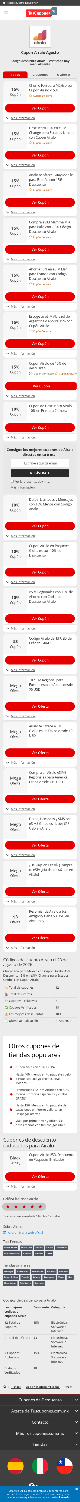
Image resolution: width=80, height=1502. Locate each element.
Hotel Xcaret (10, 1283)
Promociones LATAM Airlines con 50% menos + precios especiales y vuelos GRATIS (42, 1094)
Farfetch (27, 1253)
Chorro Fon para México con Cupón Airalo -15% (37, 971)
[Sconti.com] (40, 1466)
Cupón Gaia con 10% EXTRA (35, 1067)
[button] (76, 1489)
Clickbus (51, 1271)
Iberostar (63, 1271)
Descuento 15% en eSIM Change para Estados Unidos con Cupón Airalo (36, 977)
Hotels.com (26, 1247)
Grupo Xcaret (10, 1247)
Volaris (49, 1247)
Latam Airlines (11, 1277)
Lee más (64, 1497)
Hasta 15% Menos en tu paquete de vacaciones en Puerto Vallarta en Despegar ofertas (41, 1109)
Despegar (8, 1271)
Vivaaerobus (22, 1271)
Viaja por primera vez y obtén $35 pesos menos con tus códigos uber (40, 1123)
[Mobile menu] (6, 12)
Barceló (39, 1247)
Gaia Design (25, 1283)
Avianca (36, 1277)
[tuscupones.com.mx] (5, 1386)
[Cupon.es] (15, 1466)
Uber (70, 1277)
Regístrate (40, 473)
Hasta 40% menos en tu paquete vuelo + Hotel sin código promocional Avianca (43, 1078)
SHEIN (49, 1253)
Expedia (25, 1277)
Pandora (39, 1253)
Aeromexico (38, 1271)
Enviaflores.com (12, 1253)
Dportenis (39, 1283)
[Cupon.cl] (64, 1466)
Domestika (62, 1247)
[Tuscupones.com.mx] (41, 13)
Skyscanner (49, 1277)
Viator (61, 1277)
